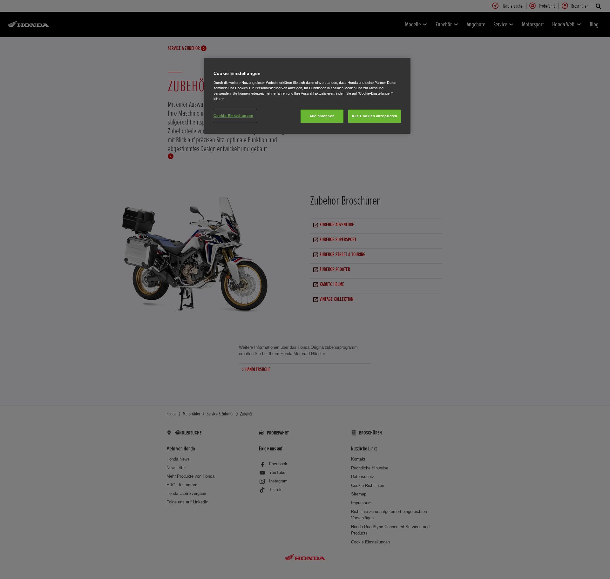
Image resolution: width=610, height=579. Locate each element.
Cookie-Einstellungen (233, 116)
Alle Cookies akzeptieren (374, 116)
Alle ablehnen (322, 116)
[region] (307, 96)
